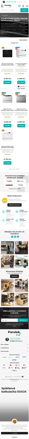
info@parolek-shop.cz (16, 341)
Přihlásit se (23, 320)
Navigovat (14, 276)
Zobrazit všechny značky (15, 188)
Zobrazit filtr (14, 43)
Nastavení (14, 437)
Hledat (24, 10)
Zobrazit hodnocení (14, 205)
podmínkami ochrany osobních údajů (14, 325)
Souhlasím (15, 433)
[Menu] (2, 5)
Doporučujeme (23, 40)
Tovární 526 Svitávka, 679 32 (14, 273)
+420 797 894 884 (15, 338)
